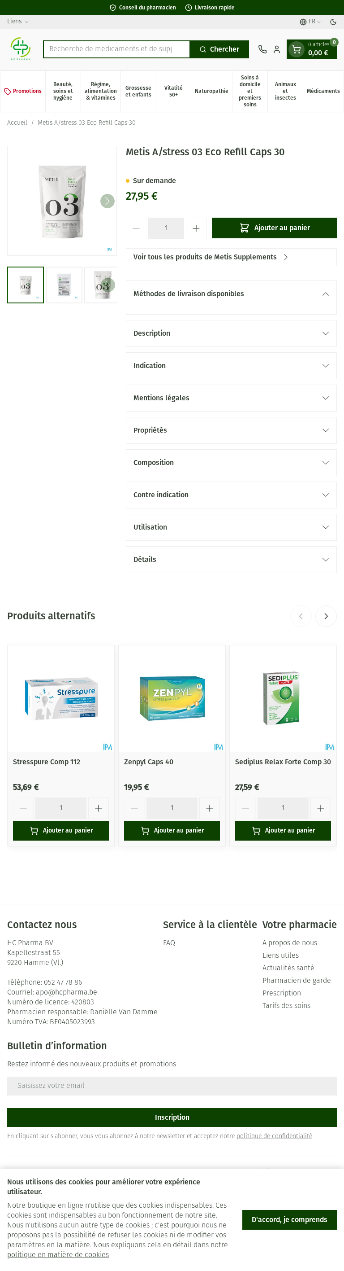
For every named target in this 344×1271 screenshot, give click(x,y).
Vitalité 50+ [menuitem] (177, 91)
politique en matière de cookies (58, 1255)
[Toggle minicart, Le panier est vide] (296, 49)
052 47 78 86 (63, 982)
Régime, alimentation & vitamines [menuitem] (102, 91)
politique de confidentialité (274, 1136)
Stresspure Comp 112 (46, 762)
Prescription (281, 993)
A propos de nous (289, 943)
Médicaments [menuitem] (325, 92)
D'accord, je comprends (289, 1219)
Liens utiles (280, 956)
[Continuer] (107, 201)
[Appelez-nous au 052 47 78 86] (262, 49)
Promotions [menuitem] (27, 91)
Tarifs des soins (286, 1006)
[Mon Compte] (276, 49)
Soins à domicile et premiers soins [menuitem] (253, 91)
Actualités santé (288, 968)
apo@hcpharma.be (66, 992)
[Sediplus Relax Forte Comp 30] (283, 698)
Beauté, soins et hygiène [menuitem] (67, 91)
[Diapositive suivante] (326, 616)
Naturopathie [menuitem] (213, 92)
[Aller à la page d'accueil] (20, 49)
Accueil (17, 123)
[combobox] (116, 49)
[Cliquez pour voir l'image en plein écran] (62, 200)
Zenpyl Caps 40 (148, 762)
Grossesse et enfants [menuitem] (140, 91)
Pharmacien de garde (296, 981)
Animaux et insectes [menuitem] (289, 91)
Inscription (172, 1117)
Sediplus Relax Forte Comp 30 (283, 762)
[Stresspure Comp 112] (61, 698)
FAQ (169, 943)
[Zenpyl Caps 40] (172, 698)
